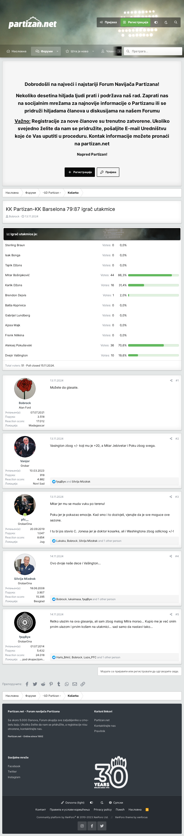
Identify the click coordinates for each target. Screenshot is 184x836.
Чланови (112, 51)
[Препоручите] (171, 380)
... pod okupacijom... (32, 659)
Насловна (19, 51)
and (73, 481)
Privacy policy (103, 809)
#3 (177, 496)
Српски (118, 802)
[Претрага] (176, 22)
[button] (57, 51)
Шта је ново (79, 51)
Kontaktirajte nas (105, 725)
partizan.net (95, 143)
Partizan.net (102, 720)
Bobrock (14, 216)
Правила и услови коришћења (70, 809)
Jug (42, 541)
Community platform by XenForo (72, 817)
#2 (177, 438)
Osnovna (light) (74, 802)
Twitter (12, 771)
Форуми (47, 51)
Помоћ (120, 809)
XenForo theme (124, 817)
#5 (177, 614)
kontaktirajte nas (31, 728)
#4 (177, 556)
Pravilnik (99, 731)
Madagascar (36, 425)
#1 (177, 380)
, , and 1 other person (88, 540)
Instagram (14, 777)
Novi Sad (38, 483)
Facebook (14, 766)
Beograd (39, 601)
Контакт (40, 809)
